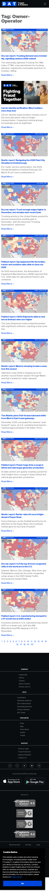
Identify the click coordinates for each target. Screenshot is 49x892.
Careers (22, 681)
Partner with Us (24, 687)
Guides (22, 732)
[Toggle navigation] (45, 4)
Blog (21, 726)
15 (46, 641)
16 (17, 644)
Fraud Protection (24, 752)
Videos (22, 735)
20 (32, 644)
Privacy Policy (16, 877)
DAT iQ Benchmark (24, 703)
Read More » (7, 75)
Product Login (23, 749)
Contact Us (22, 758)
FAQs (22, 723)
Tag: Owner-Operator (15, 18)
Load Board (21, 697)
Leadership (23, 675)
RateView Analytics (24, 700)
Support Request (24, 755)
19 (28, 644)
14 (42, 641)
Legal (38, 844)
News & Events (24, 684)
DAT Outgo (21, 712)
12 (35, 641)
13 (39, 641)
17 (21, 644)
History (21, 678)
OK (22, 883)
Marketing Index (14, 844)
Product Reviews (23, 709)
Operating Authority (24, 706)
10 (28, 641)
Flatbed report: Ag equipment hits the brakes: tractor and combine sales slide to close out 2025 (23, 264)
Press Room (24, 729)
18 (24, 644)
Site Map (28, 844)
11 (31, 641)
